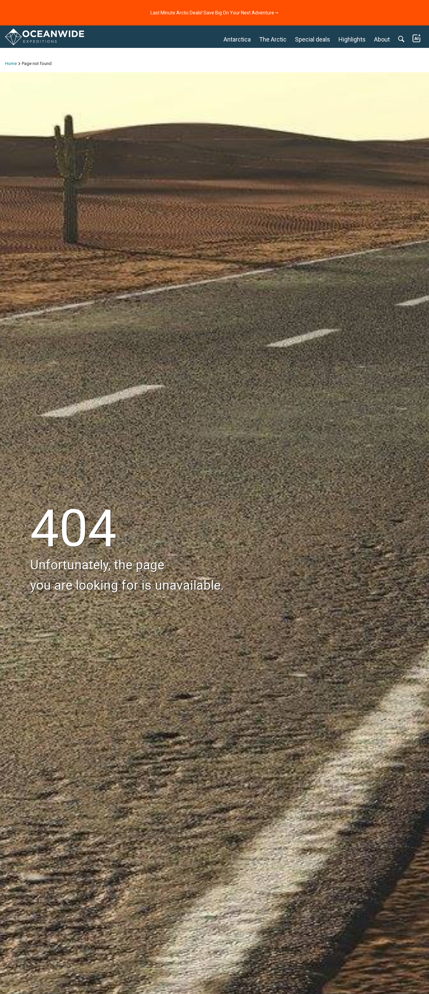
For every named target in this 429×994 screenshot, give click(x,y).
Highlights (352, 39)
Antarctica (237, 39)
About (382, 39)
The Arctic (273, 39)
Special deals (312, 39)
